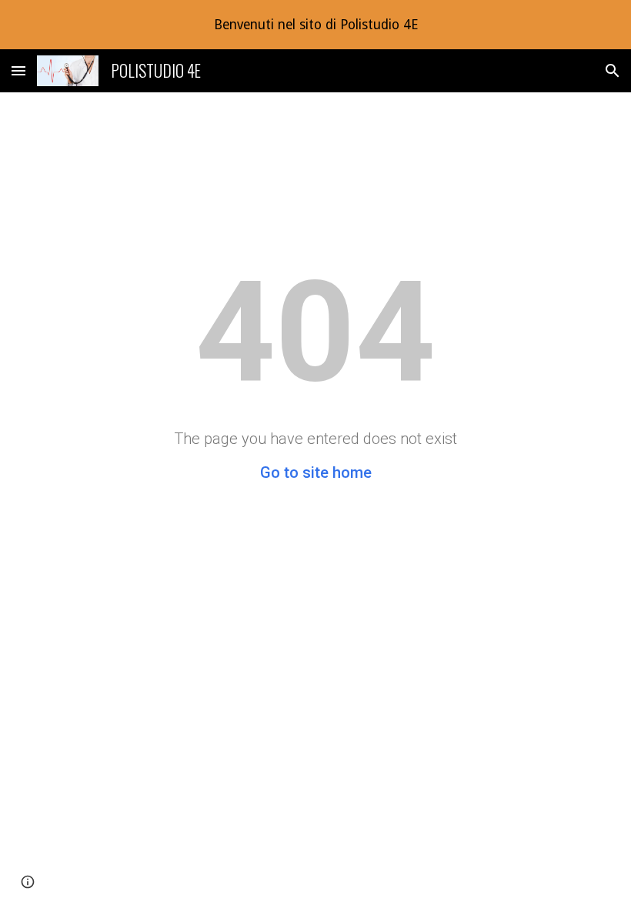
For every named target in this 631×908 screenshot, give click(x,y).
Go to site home (316, 472)
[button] (18, 70)
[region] (315, 24)
